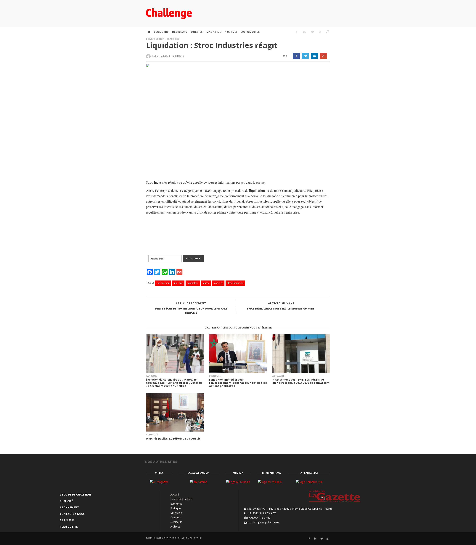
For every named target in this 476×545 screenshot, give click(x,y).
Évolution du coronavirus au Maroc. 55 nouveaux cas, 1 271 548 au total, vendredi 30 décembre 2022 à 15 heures (174, 383)
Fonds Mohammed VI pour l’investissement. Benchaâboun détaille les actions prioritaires (238, 383)
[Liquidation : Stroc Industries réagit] (238, 118)
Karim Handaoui (161, 56)
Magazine (176, 512)
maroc (205, 283)
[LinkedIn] (304, 32)
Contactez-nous (72, 514)
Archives (175, 526)
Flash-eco (173, 39)
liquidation (192, 283)
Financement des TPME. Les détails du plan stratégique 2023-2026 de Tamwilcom (300, 381)
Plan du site (69, 526)
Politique (175, 508)
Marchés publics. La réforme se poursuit (173, 438)
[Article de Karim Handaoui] (149, 56)
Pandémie (151, 375)
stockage (218, 283)
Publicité (66, 501)
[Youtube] (320, 32)
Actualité (278, 375)
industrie (178, 283)
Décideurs (176, 522)
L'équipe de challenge (75, 494)
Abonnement (69, 507)
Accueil (174, 494)
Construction (155, 39)
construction (163, 283)
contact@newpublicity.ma (264, 522)
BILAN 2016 (67, 520)
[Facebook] (296, 32)
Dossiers (175, 517)
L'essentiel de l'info (181, 499)
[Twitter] (312, 32)
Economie (215, 375)
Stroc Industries (235, 283)
